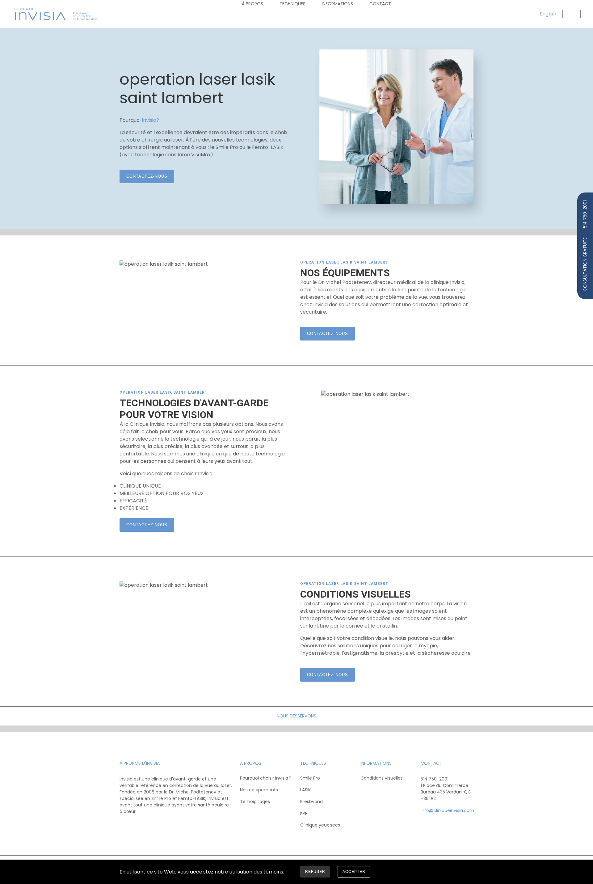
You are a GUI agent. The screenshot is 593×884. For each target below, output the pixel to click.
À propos (252, 4)
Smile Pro (310, 778)
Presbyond (311, 801)
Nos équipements (259, 790)
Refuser (315, 871)
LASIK (305, 790)
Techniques (292, 4)
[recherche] (571, 14)
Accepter (354, 871)
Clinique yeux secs (320, 825)
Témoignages (255, 801)
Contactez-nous (146, 176)
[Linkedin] (149, 825)
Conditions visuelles (381, 778)
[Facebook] (125, 825)
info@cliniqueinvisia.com (447, 810)
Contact (380, 4)
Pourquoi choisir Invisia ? (265, 778)
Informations (337, 4)
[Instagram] (137, 825)
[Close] (469, 873)
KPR (304, 813)
